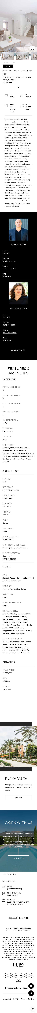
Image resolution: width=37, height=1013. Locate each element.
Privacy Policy (27, 999)
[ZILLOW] (31, 975)
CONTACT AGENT (18, 350)
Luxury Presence (24, 988)
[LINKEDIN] (16, 975)
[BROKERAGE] (18, 981)
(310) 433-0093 (9, 325)
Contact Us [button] (18, 858)
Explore (18, 798)
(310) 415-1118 (9, 261)
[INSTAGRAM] (11, 975)
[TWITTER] (26, 975)
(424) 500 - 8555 (12, 895)
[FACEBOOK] (6, 975)
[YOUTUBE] (21, 975)
